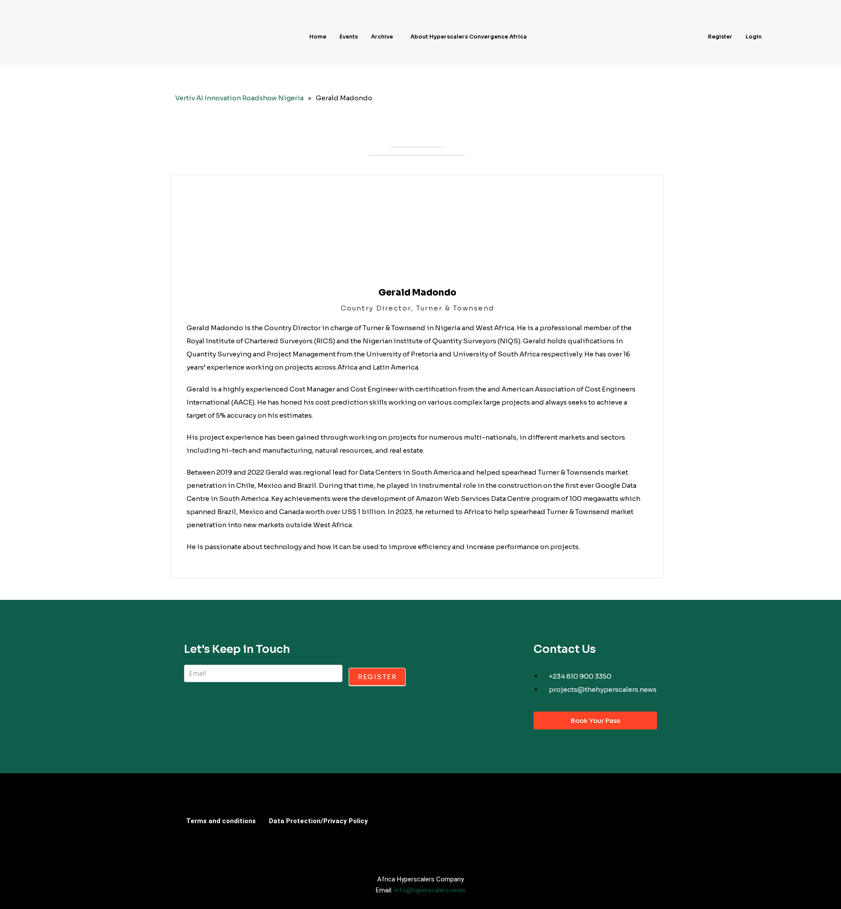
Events (348, 36)
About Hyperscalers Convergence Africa (468, 36)
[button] (384, 37)
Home (317, 36)
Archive (382, 36)
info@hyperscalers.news (430, 890)
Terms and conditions (221, 821)
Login (754, 36)
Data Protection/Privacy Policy (318, 821)
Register (720, 36)
